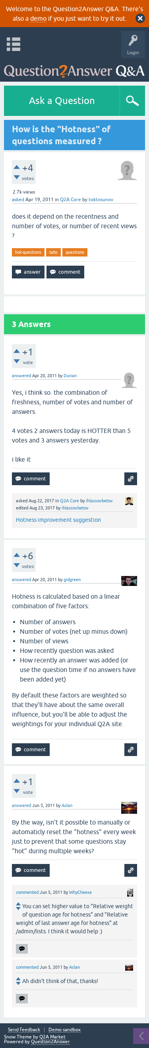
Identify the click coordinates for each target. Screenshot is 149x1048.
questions (75, 252)
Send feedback (24, 1029)
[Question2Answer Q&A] (74, 68)
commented (27, 892)
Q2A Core (70, 199)
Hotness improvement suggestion (58, 520)
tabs (53, 252)
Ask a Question (62, 100)
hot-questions (28, 252)
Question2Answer (50, 1041)
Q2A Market (52, 1037)
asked (18, 199)
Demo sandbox (64, 1029)
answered (21, 375)
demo (38, 18)
